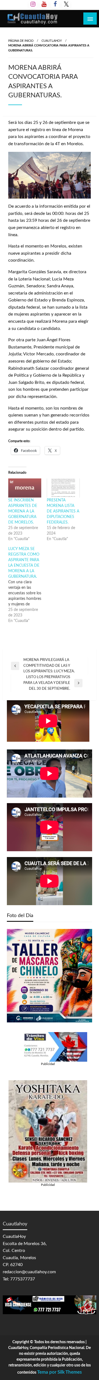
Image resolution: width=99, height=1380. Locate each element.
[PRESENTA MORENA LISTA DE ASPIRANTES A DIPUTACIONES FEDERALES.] (63, 488)
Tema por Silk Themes (59, 1372)
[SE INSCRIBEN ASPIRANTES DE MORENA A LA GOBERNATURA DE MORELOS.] (24, 488)
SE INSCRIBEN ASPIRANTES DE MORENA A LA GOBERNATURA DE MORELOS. (22, 511)
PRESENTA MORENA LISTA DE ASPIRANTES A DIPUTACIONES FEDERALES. (63, 511)
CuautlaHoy (52, 40)
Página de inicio (21, 40)
